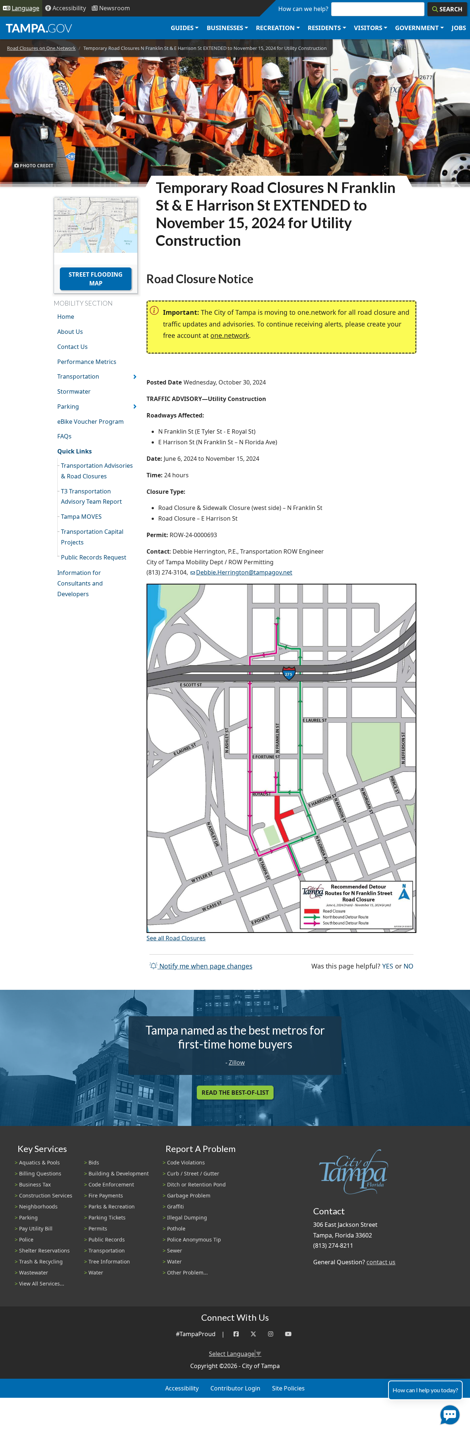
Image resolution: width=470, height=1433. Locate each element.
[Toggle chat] (448, 1413)
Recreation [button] (275, 27)
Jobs (459, 27)
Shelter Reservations (44, 1250)
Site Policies (288, 1388)
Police (26, 1239)
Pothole (176, 1228)
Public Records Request (93, 557)
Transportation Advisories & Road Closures (97, 471)
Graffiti (175, 1206)
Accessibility (182, 1388)
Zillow (237, 1062)
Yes (387, 965)
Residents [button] (324, 27)
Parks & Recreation (111, 1206)
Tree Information (109, 1261)
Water (95, 1272)
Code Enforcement (111, 1184)
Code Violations (186, 1162)
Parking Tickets (107, 1217)
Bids (93, 1162)
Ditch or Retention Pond (196, 1184)
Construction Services (45, 1195)
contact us (380, 1262)
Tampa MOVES (81, 517)
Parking (68, 406)
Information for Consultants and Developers (80, 583)
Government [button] (417, 27)
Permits (97, 1228)
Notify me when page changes (205, 966)
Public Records (106, 1239)
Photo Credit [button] (36, 165)
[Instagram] (270, 1334)
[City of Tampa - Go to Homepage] (39, 27)
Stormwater (74, 391)
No (408, 965)
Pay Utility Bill (36, 1228)
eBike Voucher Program (90, 421)
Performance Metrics (86, 362)
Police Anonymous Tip (194, 1239)
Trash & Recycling (41, 1261)
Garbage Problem (188, 1195)
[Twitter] (253, 1334)
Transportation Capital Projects (92, 537)
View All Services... (41, 1283)
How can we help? (303, 9)
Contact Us (72, 347)
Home (65, 317)
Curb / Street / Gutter (193, 1173)
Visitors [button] (368, 27)
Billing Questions (40, 1173)
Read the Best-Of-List (235, 1093)
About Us (70, 332)
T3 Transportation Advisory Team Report (91, 496)
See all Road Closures (176, 938)
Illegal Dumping (187, 1217)
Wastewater (33, 1272)
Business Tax (35, 1184)
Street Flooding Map (96, 278)
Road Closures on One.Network (41, 48)
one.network (229, 335)
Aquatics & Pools (39, 1162)
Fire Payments (105, 1195)
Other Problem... (187, 1272)
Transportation (78, 376)
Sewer (174, 1250)
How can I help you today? (425, 1389)
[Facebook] (236, 1334)
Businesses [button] (225, 27)
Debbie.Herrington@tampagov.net (244, 572)
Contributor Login (235, 1388)
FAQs (64, 436)
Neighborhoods (38, 1206)
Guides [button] (182, 27)
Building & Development (118, 1173)
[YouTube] (288, 1334)
